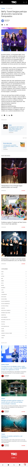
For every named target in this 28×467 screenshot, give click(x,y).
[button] (2, 2)
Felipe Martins (7, 20)
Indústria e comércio (5, 310)
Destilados (3, 296)
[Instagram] (12, 457)
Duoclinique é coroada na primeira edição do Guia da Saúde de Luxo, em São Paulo (13, 259)
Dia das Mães (4, 299)
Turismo (3, 8)
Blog (2, 283)
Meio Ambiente (4, 317)
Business (3, 287)
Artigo (2, 276)
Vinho (2, 337)
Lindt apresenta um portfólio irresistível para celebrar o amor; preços (10, 146)
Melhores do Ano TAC (5, 319)
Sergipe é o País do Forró (6, 333)
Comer (2, 292)
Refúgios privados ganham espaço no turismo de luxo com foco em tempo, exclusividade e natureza (12, 402)
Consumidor (4, 294)
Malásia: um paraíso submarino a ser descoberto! (11, 436)
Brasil (2, 285)
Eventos (3, 308)
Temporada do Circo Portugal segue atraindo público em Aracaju (11, 186)
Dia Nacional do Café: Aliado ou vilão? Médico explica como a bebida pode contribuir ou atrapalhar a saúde (16, 128)
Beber (2, 280)
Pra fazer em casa (5, 326)
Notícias (3, 321)
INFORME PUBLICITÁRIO (5, 312)
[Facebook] (14, 457)
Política (3, 324)
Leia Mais (23, 190)
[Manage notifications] (25, 464)
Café (2, 289)
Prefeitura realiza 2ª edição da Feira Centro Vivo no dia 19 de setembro (13, 223)
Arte (2, 273)
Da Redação (6, 375)
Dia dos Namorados (7, 143)
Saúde (10, 125)
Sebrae (2, 330)
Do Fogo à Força (4, 305)
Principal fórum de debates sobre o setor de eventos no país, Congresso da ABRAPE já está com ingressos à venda (13, 368)
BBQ (2, 278)
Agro (2, 271)
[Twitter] (15, 457)
